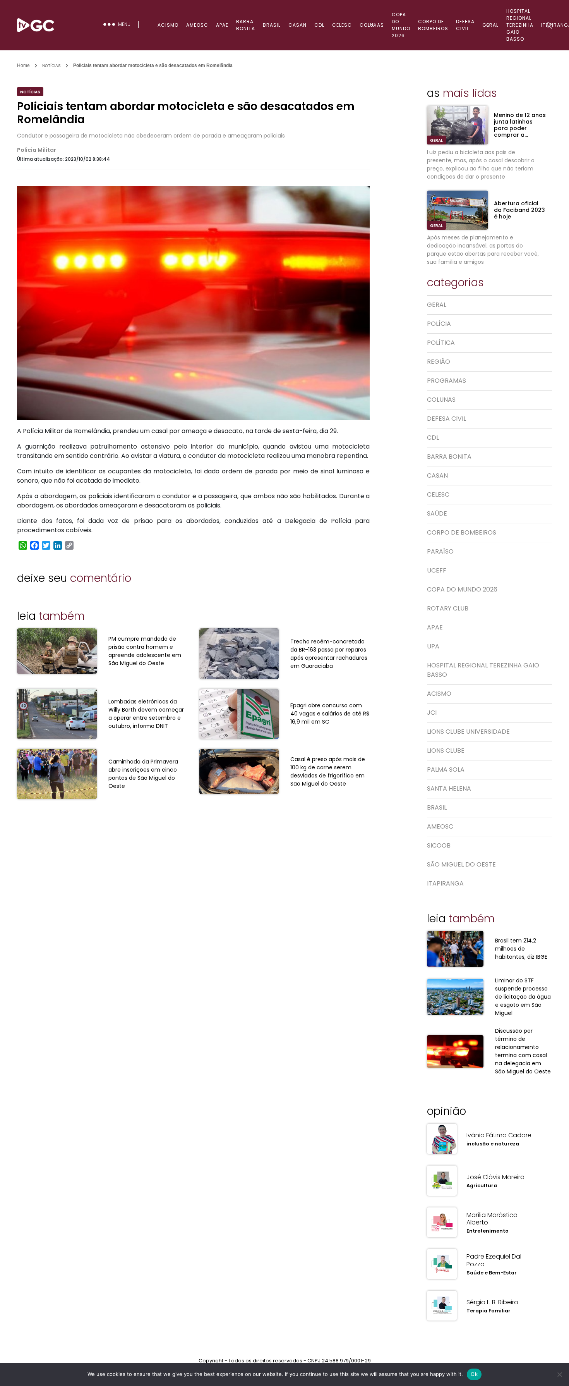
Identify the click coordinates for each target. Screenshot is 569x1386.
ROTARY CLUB (447, 608)
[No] (559, 1374)
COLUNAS (372, 25)
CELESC (342, 25)
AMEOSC (197, 25)
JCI (432, 712)
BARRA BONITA (245, 25)
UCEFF (436, 570)
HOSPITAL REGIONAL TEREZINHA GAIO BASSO (483, 670)
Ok (474, 1374)
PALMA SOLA (445, 769)
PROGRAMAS (446, 380)
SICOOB (439, 845)
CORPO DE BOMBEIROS (433, 25)
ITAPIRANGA (445, 883)
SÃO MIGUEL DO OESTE (461, 864)
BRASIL (272, 25)
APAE (222, 25)
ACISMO (168, 25)
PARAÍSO (440, 551)
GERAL (490, 25)
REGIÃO (438, 361)
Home (23, 65)
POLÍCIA (439, 323)
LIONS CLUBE (445, 750)
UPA (433, 646)
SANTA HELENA (449, 788)
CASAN (297, 25)
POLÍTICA (441, 342)
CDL (319, 25)
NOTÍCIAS (51, 66)
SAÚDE (437, 513)
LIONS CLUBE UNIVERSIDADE (468, 731)
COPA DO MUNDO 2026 (401, 25)
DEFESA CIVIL (465, 25)
